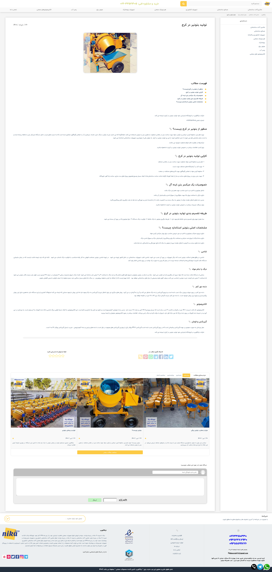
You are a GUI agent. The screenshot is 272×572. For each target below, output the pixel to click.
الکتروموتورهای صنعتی (44, 10)
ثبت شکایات (177, 554)
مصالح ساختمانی (222, 10)
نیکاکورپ (263, 14)
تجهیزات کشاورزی (191, 10)
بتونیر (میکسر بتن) (242, 14)
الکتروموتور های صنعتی (257, 54)
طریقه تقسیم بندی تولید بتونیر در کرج (190, 99)
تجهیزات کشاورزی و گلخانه (256, 35)
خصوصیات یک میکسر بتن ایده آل (192, 96)
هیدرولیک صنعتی (160, 10)
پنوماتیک (262, 43)
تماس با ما (13, 10)
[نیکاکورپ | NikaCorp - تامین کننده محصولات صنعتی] (267, 4)
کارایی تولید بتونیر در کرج (194, 92)
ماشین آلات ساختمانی (254, 14)
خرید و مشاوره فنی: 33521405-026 (139, 3)
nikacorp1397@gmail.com (238, 553)
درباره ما (176, 546)
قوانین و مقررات (177, 536)
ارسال (95, 500)
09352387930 (238, 540)
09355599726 (238, 543)
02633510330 (238, 536)
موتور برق (99, 10)
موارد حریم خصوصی (177, 543)
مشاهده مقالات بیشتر (110, 452)
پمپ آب (74, 10)
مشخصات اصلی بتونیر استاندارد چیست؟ (189, 102)
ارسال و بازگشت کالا (177, 539)
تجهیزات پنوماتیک (129, 10)
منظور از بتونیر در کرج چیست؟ (193, 89)
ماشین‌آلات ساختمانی (255, 10)
